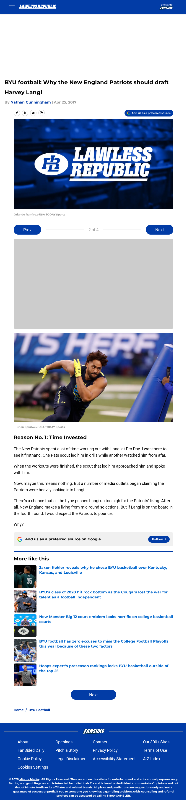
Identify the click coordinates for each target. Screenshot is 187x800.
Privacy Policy (105, 750)
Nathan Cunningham (30, 102)
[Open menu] (12, 7)
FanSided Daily (31, 750)
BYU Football (39, 710)
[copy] (41, 113)
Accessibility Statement (114, 758)
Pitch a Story (66, 750)
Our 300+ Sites (156, 741)
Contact (100, 741)
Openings (64, 741)
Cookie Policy (30, 758)
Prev (27, 229)
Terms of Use (155, 750)
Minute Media (29, 779)
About (23, 741)
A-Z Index (151, 758)
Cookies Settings (33, 767)
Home (19, 710)
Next (159, 229)
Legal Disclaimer (70, 758)
